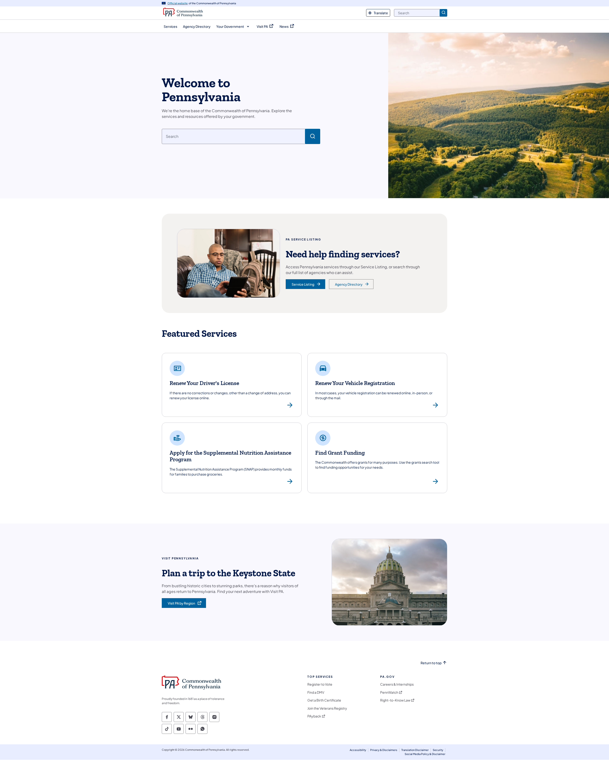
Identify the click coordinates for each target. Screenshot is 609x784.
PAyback (314, 716)
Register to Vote (319, 684)
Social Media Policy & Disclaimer (425, 753)
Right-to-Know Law (395, 700)
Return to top (431, 663)
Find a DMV (315, 692)
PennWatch (389, 692)
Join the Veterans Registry (327, 708)
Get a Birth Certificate (324, 700)
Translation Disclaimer (415, 749)
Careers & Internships (397, 684)
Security (438, 749)
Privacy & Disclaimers (383, 749)
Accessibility (358, 749)
